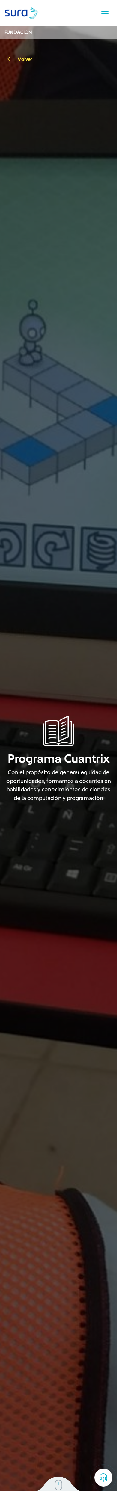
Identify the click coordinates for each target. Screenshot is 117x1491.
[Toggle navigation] (105, 14)
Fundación (18, 32)
